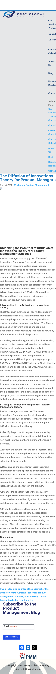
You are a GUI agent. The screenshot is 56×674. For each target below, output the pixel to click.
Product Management (37, 185)
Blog (50, 73)
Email (10, 626)
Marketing (19, 185)
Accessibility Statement (28, 669)
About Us (51, 64)
